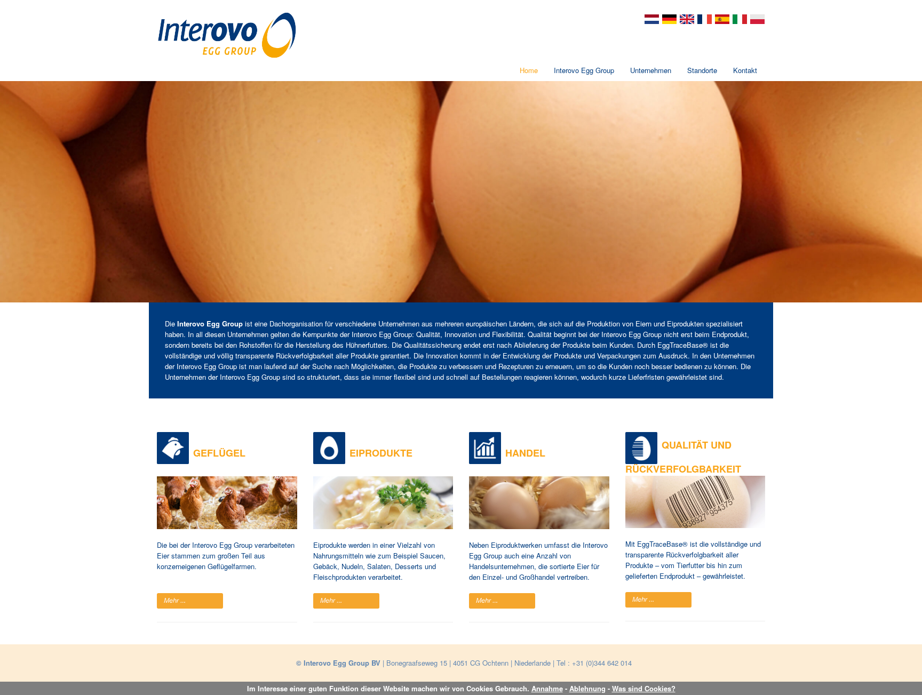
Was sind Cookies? (643, 688)
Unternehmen (650, 70)
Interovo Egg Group (584, 70)
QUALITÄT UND (697, 445)
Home (529, 70)
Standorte (702, 70)
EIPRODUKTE (380, 453)
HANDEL (525, 453)
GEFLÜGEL (219, 453)
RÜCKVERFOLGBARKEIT (683, 469)
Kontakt (745, 70)
